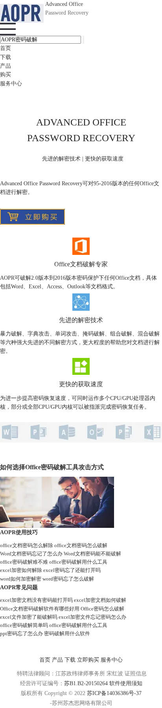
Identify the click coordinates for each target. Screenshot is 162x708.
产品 (5, 66)
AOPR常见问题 (19, 587)
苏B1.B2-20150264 (86, 683)
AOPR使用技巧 (19, 532)
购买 (5, 74)
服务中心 (11, 84)
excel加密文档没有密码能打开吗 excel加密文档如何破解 (63, 600)
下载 (5, 57)
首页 (5, 48)
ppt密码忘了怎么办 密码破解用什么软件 (45, 633)
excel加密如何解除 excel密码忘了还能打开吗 (50, 570)
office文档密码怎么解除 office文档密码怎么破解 (53, 545)
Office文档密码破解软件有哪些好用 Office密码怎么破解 (62, 609)
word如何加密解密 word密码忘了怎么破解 (47, 579)
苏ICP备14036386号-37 (114, 693)
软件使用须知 (125, 683)
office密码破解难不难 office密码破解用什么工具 (53, 562)
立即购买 (88, 660)
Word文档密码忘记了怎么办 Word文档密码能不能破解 (60, 554)
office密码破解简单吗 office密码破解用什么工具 (53, 625)
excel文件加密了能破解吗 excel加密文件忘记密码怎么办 (63, 617)
